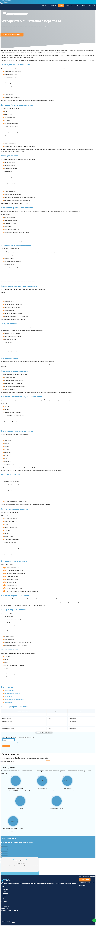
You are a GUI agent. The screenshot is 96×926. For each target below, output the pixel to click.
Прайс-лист (69, 5)
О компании (52, 5)
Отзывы (84, 5)
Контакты (92, 5)
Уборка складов (8, 702)
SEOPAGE (13, 922)
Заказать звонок (84, 879)
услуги (19, 883)
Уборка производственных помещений (14, 699)
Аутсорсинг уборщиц (9, 690)
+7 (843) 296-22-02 (5, 904)
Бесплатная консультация (11, 34)
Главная (43, 5)
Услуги (61, 5)
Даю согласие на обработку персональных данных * (15, 742)
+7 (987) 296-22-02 (5, 906)
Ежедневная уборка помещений (12, 693)
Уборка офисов (8, 696)
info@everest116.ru (5, 908)
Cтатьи (77, 5)
